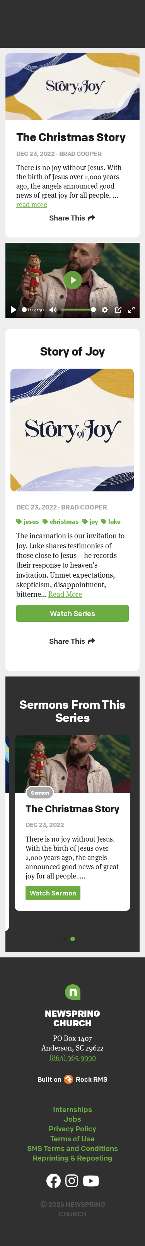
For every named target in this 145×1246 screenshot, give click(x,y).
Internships (72, 1109)
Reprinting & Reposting (72, 1158)
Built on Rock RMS (72, 1079)
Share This (68, 218)
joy (92, 521)
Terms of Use (72, 1138)
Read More (65, 594)
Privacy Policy (72, 1128)
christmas (63, 521)
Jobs (72, 1119)
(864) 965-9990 (72, 1057)
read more (31, 204)
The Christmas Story (72, 809)
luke (113, 521)
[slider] (24, 309)
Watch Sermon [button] (53, 893)
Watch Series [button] (72, 613)
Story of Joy (72, 351)
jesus (30, 521)
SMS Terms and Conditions (72, 1148)
